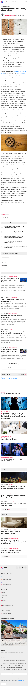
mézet (11, 79)
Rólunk (3, 592)
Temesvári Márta (8, 13)
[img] (4, 2)
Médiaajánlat (5, 600)
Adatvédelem (5, 602)
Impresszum (5, 597)
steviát (21, 75)
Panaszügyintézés (6, 610)
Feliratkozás (14, 673)
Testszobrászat (6, 209)
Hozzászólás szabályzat (7, 605)
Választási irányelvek (6, 613)
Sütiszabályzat (20, 680)
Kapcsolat (4, 595)
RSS (3, 608)
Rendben (3, 684)
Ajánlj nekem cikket (12, 367)
